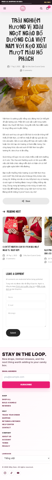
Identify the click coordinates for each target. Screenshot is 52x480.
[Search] (41, 8)
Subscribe (26, 384)
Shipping (6, 418)
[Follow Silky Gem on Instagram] (5, 473)
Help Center (8, 424)
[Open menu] (5, 8)
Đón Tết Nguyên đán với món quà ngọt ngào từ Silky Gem (21, 248)
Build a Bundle (9, 403)
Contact (6, 428)
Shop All (6, 399)
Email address (9, 371)
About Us (6, 436)
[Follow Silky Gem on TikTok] (11, 473)
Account (6, 440)
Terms (5, 443)
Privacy (6, 446)
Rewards (6, 406)
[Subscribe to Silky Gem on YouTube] (18, 473)
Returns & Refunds (11, 421)
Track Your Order (11, 415)
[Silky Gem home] (23, 8)
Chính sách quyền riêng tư (25, 286)
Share (28, 201)
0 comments (27, 70)
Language (6, 454)
